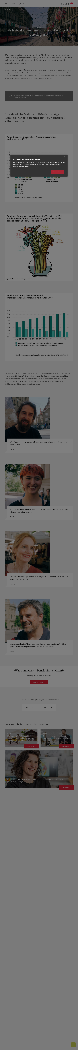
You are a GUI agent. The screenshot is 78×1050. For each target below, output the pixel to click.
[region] (39, 166)
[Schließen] (65, 157)
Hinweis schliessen (57, 172)
